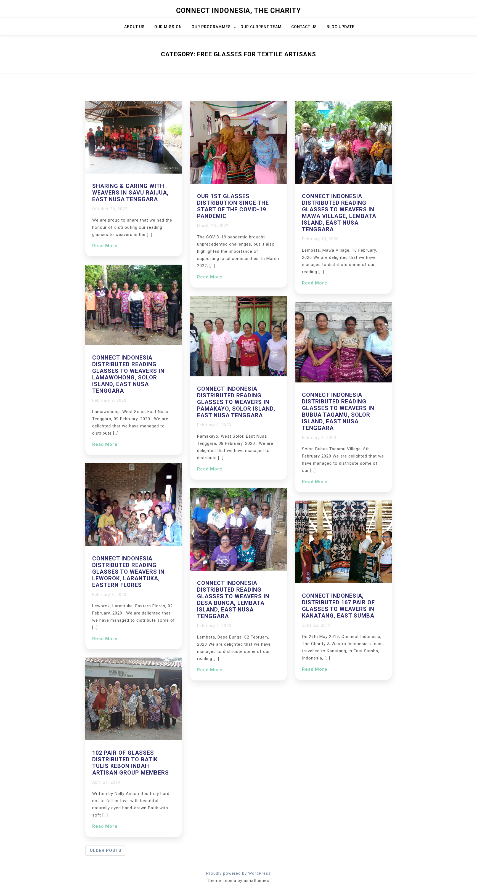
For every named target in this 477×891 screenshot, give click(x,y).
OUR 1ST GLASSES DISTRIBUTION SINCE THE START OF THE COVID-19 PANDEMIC (233, 206)
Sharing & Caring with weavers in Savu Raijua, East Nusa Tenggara (130, 193)
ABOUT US (134, 27)
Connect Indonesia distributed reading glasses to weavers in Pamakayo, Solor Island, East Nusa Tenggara (236, 402)
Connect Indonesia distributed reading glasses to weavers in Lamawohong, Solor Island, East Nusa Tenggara (128, 374)
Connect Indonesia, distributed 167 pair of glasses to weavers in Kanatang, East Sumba (338, 605)
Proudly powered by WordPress (238, 873)
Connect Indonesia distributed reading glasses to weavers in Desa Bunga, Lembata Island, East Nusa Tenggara (233, 599)
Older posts (105, 850)
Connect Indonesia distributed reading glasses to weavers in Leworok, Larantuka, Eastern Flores (128, 571)
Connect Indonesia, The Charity (238, 11)
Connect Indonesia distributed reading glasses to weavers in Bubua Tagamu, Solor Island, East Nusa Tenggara (338, 411)
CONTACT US (304, 27)
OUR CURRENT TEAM (261, 27)
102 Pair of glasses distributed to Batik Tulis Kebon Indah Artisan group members (130, 762)
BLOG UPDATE (340, 27)
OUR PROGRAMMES (211, 27)
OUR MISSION (168, 27)
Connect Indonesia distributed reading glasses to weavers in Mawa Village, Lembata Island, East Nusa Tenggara (339, 213)
